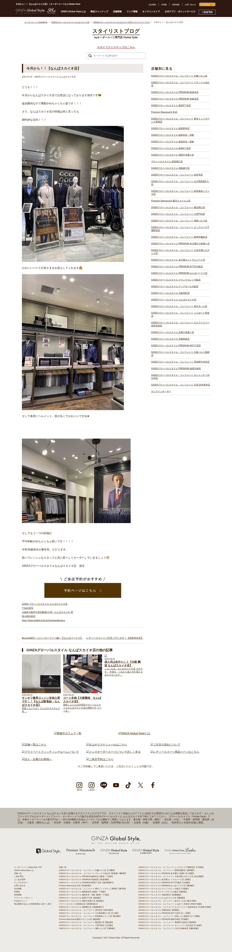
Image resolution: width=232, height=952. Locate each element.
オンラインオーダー (161, 391)
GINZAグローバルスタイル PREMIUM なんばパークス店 (179, 273)
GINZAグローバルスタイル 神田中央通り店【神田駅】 (81, 901)
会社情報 (152, 5)
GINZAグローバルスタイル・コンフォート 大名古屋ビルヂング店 (180, 252)
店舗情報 (117, 11)
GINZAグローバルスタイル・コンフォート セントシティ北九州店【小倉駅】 (170, 925)
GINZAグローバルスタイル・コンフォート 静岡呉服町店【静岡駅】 (166, 870)
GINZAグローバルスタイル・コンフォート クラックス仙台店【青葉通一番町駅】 (93, 873)
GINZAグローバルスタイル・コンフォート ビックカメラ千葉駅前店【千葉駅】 (171, 867)
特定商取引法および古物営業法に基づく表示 (32, 904)
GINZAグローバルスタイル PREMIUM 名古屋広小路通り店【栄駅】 (166, 873)
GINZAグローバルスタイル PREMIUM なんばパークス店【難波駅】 (166, 886)
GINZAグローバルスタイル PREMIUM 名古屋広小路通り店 (180, 243)
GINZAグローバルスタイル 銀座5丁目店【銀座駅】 (80, 898)
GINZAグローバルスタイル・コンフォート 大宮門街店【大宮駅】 (86, 925)
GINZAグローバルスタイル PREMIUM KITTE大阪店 (177, 266)
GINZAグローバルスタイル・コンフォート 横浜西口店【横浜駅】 (86, 922)
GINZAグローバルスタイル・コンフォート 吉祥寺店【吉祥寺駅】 (86, 910)
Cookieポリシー (20, 901)
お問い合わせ (190, 5)
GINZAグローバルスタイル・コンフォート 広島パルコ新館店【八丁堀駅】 (169, 916)
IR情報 (164, 5)
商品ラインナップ (99, 11)
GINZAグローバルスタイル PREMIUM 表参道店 (175, 99)
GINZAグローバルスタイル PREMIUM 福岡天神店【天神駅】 (163, 919)
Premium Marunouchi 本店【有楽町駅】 (75, 886)
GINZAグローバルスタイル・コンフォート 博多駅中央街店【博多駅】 (167, 922)
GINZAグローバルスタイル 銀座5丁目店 (171, 148)
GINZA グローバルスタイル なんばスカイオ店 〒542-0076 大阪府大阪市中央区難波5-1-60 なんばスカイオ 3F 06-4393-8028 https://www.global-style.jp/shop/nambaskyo (47, 612)
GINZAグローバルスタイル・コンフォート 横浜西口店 (178, 207)
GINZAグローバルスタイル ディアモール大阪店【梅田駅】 (163, 892)
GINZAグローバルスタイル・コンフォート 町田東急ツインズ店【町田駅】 (90, 916)
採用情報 (176, 5)
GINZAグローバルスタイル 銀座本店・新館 (172, 141)
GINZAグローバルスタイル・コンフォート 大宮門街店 (178, 214)
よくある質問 (19, 879)
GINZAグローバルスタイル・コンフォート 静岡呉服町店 (179, 237)
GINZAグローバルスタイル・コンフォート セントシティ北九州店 (180, 376)
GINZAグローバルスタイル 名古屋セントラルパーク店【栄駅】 (164, 879)
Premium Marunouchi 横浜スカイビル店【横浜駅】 (80, 919)
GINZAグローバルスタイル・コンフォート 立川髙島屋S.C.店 (180, 183)
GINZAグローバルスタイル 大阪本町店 (170, 293)
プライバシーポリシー (23, 898)
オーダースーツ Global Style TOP (28, 867)
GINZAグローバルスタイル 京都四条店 (170, 339)
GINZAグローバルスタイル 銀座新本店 (170, 128)
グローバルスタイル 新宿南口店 (167, 161)
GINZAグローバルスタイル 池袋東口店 (170, 168)
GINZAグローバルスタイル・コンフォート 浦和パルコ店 (179, 220)
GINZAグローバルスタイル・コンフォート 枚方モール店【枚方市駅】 (167, 901)
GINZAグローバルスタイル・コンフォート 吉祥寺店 (177, 175)
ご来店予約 (207, 12)
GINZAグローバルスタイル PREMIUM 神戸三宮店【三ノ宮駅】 (164, 913)
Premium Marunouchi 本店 (164, 112)
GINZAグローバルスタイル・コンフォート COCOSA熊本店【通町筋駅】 (169, 928)
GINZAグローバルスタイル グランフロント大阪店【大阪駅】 (164, 889)
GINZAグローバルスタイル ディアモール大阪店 (174, 286)
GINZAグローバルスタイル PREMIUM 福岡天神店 (176, 368)
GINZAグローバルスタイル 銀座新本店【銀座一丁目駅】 (82, 892)
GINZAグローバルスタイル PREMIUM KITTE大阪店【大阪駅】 (164, 882)
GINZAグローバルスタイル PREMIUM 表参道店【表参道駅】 (84, 879)
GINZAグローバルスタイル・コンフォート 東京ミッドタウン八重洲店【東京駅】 (93, 889)
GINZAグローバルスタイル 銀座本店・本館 (172, 135)
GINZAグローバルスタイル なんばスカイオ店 (173, 299)
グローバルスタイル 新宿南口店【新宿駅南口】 (79, 904)
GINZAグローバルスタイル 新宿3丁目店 (171, 105)
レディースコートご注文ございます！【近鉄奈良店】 (114, 638)
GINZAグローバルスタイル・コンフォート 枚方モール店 (179, 306)
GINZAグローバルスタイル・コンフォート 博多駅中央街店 (180, 362)
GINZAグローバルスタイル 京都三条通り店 (172, 332)
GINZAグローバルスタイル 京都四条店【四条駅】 (159, 910)
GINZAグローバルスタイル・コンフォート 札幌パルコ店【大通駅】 (87, 870)
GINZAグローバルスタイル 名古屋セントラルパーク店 (178, 260)
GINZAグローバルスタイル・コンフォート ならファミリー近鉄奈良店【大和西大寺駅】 (175, 907)
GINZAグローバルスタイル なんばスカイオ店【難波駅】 (162, 898)
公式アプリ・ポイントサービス (180, 11)
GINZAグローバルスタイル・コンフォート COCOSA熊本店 (180, 385)
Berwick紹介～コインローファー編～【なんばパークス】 (52, 638)
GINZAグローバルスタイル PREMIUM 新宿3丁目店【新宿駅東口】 (87, 882)
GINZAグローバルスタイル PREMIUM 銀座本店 (175, 92)
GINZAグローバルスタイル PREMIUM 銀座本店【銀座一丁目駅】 (86, 876)
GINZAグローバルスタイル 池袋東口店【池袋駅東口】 (81, 907)
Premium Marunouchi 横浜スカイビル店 (170, 201)
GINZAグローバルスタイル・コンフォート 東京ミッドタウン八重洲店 (180, 120)
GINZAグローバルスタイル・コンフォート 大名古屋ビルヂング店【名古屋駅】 (171, 876)
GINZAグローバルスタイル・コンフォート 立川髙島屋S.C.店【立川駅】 (89, 913)
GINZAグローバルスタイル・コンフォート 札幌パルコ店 (179, 76)
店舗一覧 (18, 873)
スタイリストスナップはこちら (116, 47)
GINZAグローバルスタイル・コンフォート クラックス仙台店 (180, 84)
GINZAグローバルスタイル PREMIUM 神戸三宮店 (176, 345)
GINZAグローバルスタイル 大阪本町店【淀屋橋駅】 (160, 895)
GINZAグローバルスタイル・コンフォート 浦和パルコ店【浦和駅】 (87, 928)
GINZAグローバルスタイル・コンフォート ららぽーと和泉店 (180, 314)
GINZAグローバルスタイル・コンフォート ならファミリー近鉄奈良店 (180, 324)
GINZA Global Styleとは (73, 11)
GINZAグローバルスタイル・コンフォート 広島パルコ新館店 (180, 354)
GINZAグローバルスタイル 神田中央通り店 (172, 155)
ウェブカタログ (20, 882)
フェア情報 (132, 11)
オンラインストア (151, 11)
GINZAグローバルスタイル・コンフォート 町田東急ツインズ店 (180, 192)
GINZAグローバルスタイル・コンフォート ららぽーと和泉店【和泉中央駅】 (170, 904)
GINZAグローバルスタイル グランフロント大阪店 (176, 280)
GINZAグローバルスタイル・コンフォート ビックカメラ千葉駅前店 (180, 229)
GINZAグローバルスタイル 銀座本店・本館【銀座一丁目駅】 (84, 895)
